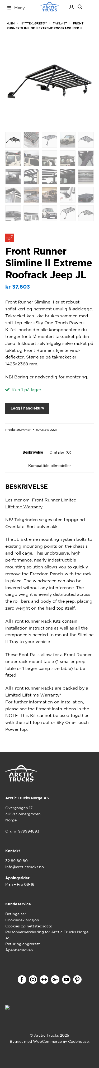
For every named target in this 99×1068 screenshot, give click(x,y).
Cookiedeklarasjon (22, 920)
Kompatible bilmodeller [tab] (49, 465)
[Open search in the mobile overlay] (80, 7)
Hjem (11, 23)
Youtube (66, 979)
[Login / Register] (72, 7)
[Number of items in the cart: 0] (89, 6)
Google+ (55, 979)
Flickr (44, 979)
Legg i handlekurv (27, 408)
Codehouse (78, 1041)
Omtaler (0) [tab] (60, 452)
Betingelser (15, 914)
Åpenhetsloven (19, 950)
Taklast (60, 23)
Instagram (33, 979)
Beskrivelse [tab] (32, 452)
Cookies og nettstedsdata (28, 926)
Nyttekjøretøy (34, 23)
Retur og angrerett (22, 944)
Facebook (22, 979)
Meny (19, 8)
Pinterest (77, 979)
